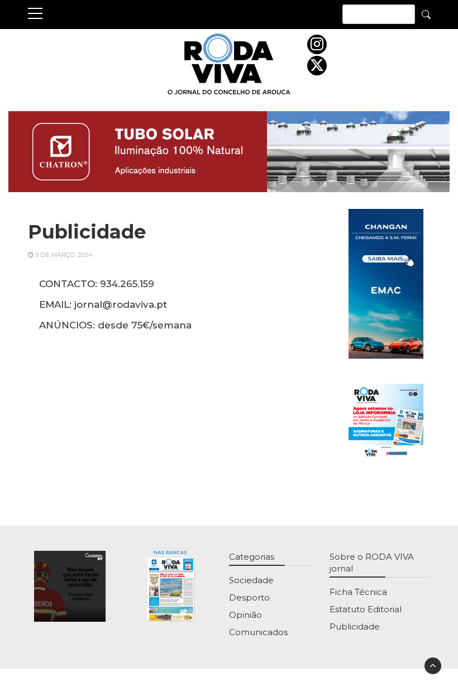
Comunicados (258, 632)
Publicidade (355, 626)
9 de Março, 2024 (64, 255)
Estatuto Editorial (366, 609)
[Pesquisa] (426, 13)
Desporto (249, 597)
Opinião (245, 614)
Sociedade (251, 580)
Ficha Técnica (358, 592)
